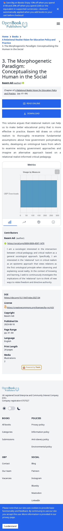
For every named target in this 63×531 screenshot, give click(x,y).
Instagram (37, 478)
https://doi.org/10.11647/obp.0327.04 (22, 297)
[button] (58, 9)
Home (5, 36)
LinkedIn (36, 500)
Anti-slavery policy (40, 439)
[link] (14, 23)
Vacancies (6, 478)
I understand (10, 526)
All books (6, 424)
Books (15, 36)
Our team (6, 470)
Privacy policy (38, 424)
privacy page (8, 517)
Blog (34, 463)
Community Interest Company (45, 395)
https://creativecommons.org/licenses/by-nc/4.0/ (30, 307)
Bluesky (35, 485)
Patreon (35, 470)
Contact (6, 463)
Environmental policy (42, 446)
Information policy (40, 431)
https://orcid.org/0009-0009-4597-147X (25, 243)
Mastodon (37, 492)
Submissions (8, 439)
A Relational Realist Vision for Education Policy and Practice (28, 41)
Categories (7, 431)
